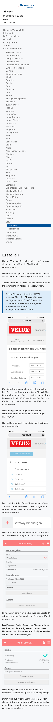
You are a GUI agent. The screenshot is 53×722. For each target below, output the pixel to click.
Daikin (9, 83)
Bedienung (13, 228)
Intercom (10, 126)
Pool (8, 172)
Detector (10, 89)
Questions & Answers (13, 16)
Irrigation (10, 129)
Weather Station (14, 238)
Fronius (9, 107)
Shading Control (14, 191)
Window (9, 242)
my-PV (9, 160)
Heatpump (11, 114)
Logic (8, 144)
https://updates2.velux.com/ (19, 309)
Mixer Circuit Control (16, 151)
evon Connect (12, 104)
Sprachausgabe (13, 203)
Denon (9, 86)
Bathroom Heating (15, 68)
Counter (10, 80)
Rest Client (11, 181)
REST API (10, 178)
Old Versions (9, 23)
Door (8, 92)
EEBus (9, 95)
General (7, 39)
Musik (9, 157)
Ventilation (11, 232)
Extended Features (12, 48)
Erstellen (12, 225)
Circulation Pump (14, 74)
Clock (8, 77)
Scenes (6, 45)
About (6, 19)
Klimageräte (12, 132)
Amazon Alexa (12, 61)
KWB (8, 138)
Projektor (10, 175)
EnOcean (10, 101)
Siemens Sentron (14, 194)
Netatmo (10, 163)
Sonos (9, 200)
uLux (8, 215)
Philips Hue (11, 169)
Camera (9, 71)
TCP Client (11, 209)
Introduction (9, 33)
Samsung (10, 185)
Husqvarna (11, 123)
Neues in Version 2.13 (13, 30)
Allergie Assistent (14, 58)
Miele (8, 148)
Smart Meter (12, 197)
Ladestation (11, 141)
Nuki (8, 166)
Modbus (10, 154)
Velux (8, 221)
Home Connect (13, 117)
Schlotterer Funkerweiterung (20, 188)
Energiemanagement (16, 98)
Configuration (10, 42)
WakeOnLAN (12, 235)
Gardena (10, 111)
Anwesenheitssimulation (17, 64)
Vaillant (9, 218)
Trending (10, 212)
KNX (8, 135)
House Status (12, 120)
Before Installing (11, 36)
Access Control (13, 52)
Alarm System (12, 55)
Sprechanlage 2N (14, 206)
